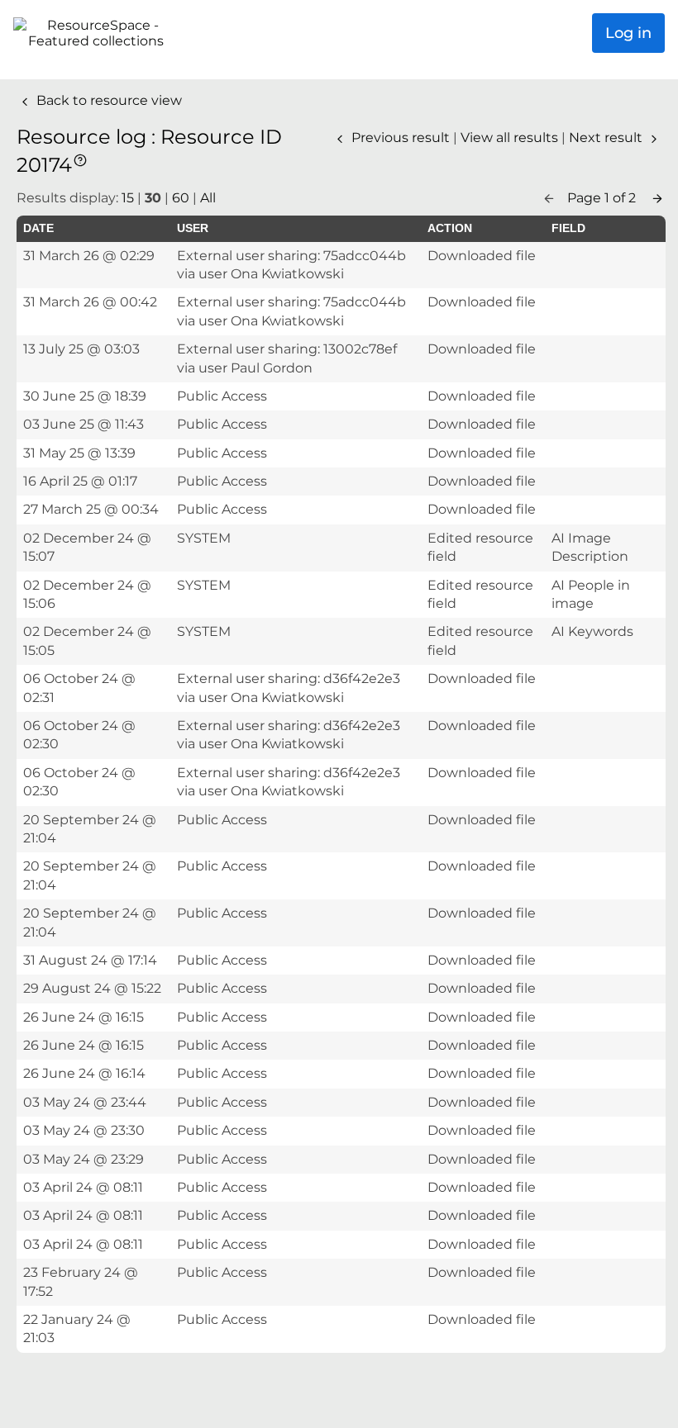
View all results (511, 137)
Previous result (400, 137)
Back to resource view (107, 100)
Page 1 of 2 (603, 198)
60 (180, 198)
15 (128, 198)
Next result (607, 137)
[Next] (657, 198)
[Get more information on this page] (80, 159)
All (208, 198)
